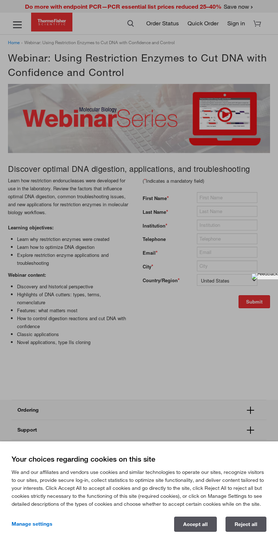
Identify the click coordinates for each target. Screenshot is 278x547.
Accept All (195, 524)
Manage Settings (32, 524)
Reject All (246, 524)
